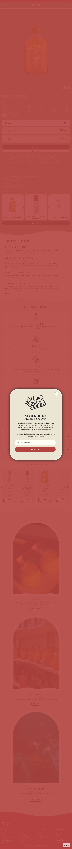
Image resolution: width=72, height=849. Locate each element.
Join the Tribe (35, 449)
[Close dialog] (56, 393)
